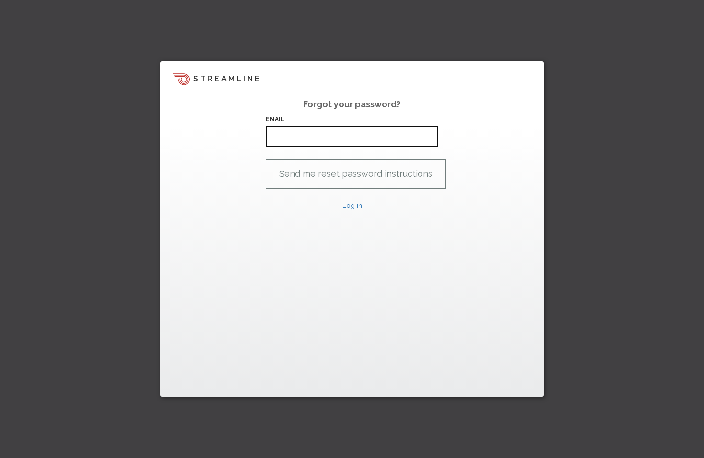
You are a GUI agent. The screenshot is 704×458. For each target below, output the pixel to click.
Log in (352, 205)
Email (275, 119)
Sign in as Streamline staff (211, 385)
